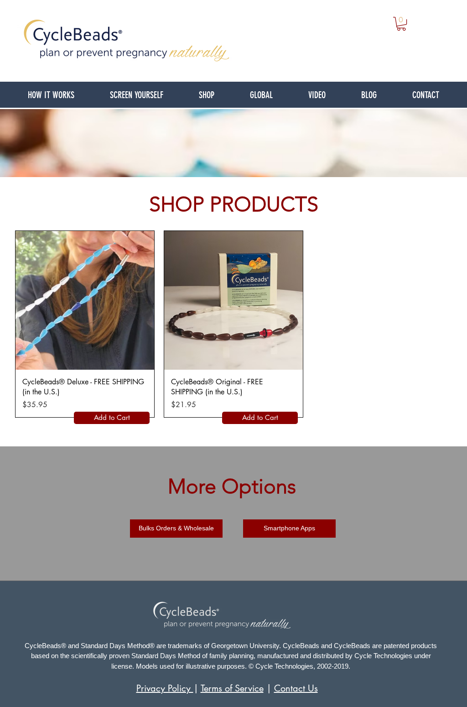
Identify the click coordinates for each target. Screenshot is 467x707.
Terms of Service (232, 688)
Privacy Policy (164, 688)
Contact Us (296, 688)
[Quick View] (85, 300)
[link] (401, 24)
